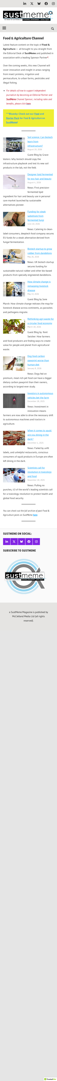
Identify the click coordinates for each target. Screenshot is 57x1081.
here (35, 514)
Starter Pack (12, 118)
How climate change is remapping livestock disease (39, 286)
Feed (36, 113)
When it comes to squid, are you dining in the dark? (39, 435)
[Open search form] (52, 28)
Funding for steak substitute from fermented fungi (36, 216)
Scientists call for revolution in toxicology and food (39, 472)
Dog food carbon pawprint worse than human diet (38, 360)
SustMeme (11, 122)
